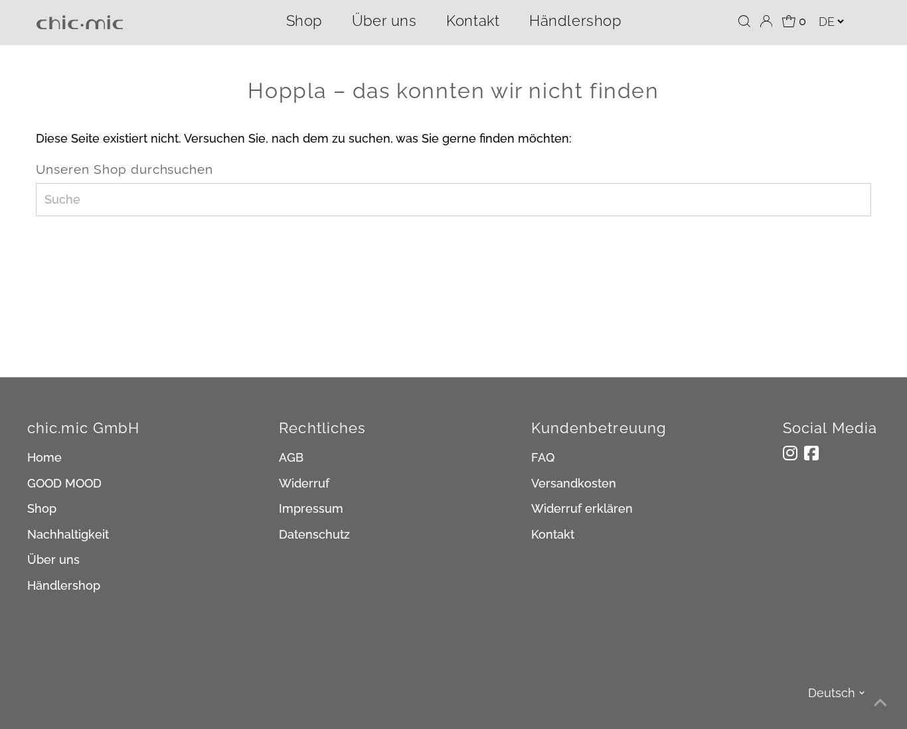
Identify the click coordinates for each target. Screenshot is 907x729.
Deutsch (831, 693)
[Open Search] (744, 21)
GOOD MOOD (64, 483)
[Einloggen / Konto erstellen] (766, 21)
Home (44, 457)
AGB (291, 457)
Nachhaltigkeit (68, 534)
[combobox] (453, 199)
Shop (304, 20)
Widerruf (304, 483)
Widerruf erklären (582, 508)
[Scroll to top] (880, 702)
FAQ (542, 457)
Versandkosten (573, 483)
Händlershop (575, 20)
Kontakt (472, 20)
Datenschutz (314, 534)
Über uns (384, 20)
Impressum (311, 508)
